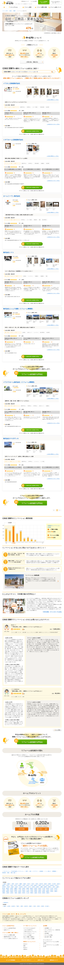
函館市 (8, 883)
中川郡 (27, 889)
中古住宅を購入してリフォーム (17, 871)
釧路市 (24, 883)
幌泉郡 (47, 891)
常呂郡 (15, 891)
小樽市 (12, 883)
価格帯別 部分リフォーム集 (10, 936)
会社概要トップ (48, 928)
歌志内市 (52, 885)
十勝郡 (15, 892)
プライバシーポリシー (26, 960)
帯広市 (28, 883)
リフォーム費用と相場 (42, 7)
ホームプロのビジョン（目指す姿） (53, 929)
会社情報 (47, 933)
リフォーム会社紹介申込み (10, 928)
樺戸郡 (11, 889)
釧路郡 (19, 892)
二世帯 (26, 871)
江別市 (11, 885)
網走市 (45, 883)
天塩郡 (43, 889)
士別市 (23, 885)
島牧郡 (23, 888)
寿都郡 (27, 888)
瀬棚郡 (15, 888)
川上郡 (27, 892)
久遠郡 (19, 888)
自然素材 (41, 871)
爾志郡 (7, 888)
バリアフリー (35, 871)
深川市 (56, 885)
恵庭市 (12, 886)
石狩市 (25, 886)
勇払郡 (23, 889)
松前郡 (37, 886)
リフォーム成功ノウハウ (55, 7)
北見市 (32, 883)
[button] (8, 125)
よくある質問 (34, 1)
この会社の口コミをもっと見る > (53, 124)
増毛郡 (31, 889)
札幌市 (4, 883)
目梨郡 (47, 892)
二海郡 (53, 886)
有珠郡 (23, 891)
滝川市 (43, 885)
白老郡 (27, 891)
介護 (30, 871)
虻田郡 (35, 888)
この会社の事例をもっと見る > (53, 99)
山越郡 (57, 886)
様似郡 (43, 891)
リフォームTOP (5, 10)
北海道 (10, 10)
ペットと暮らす (48, 871)
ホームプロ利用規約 (10, 960)
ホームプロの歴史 (49, 935)
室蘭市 (14, 10)
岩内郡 (39, 888)
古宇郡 (43, 888)
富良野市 (4, 886)
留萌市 (49, 883)
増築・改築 (13, 872)
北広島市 (21, 886)
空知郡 (3, 889)
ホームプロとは (14, 7)
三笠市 (31, 885)
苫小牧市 (54, 883)
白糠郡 (35, 892)
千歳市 (39, 885)
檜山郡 (3, 888)
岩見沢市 (41, 883)
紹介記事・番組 (48, 936)
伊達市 (16, 886)
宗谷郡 (47, 889)
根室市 (35, 885)
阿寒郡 (31, 892)
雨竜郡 (15, 889)
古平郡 (51, 888)
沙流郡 (31, 891)
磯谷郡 (31, 888)
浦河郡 (39, 891)
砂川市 (47, 885)
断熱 (8, 872)
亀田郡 (45, 886)
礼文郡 (55, 889)
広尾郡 (7, 892)
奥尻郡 (11, 888)
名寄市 (27, 885)
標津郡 (43, 892)
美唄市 (3, 885)
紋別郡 (19, 891)
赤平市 (15, 885)
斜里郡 (11, 891)
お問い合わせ (41, 960)
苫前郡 (39, 889)
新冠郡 (35, 891)
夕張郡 (7, 889)
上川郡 (19, 889)
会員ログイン (7, 929)
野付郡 (39, 892)
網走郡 (7, 891)
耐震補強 (54, 871)
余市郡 (55, 888)
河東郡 (55, 891)
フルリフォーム (6, 871)
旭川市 (16, 883)
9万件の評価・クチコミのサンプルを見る (52, 611)
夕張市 (36, 883)
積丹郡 (47, 888)
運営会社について (25, 1)
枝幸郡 (51, 889)
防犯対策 (4, 872)
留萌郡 (35, 889)
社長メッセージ (48, 931)
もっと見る (57, 730)
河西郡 (3, 892)
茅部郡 (49, 886)
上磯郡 (41, 886)
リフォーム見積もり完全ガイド (11, 938)
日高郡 (51, 891)
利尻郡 (3, 891)
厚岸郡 (23, 892)
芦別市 (7, 885)
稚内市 (58, 883)
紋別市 (19, 885)
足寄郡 (11, 892)
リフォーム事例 (27, 7)
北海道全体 (5, 902)
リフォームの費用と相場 (9, 935)
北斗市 (29, 886)
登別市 (8, 886)
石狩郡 (33, 886)
